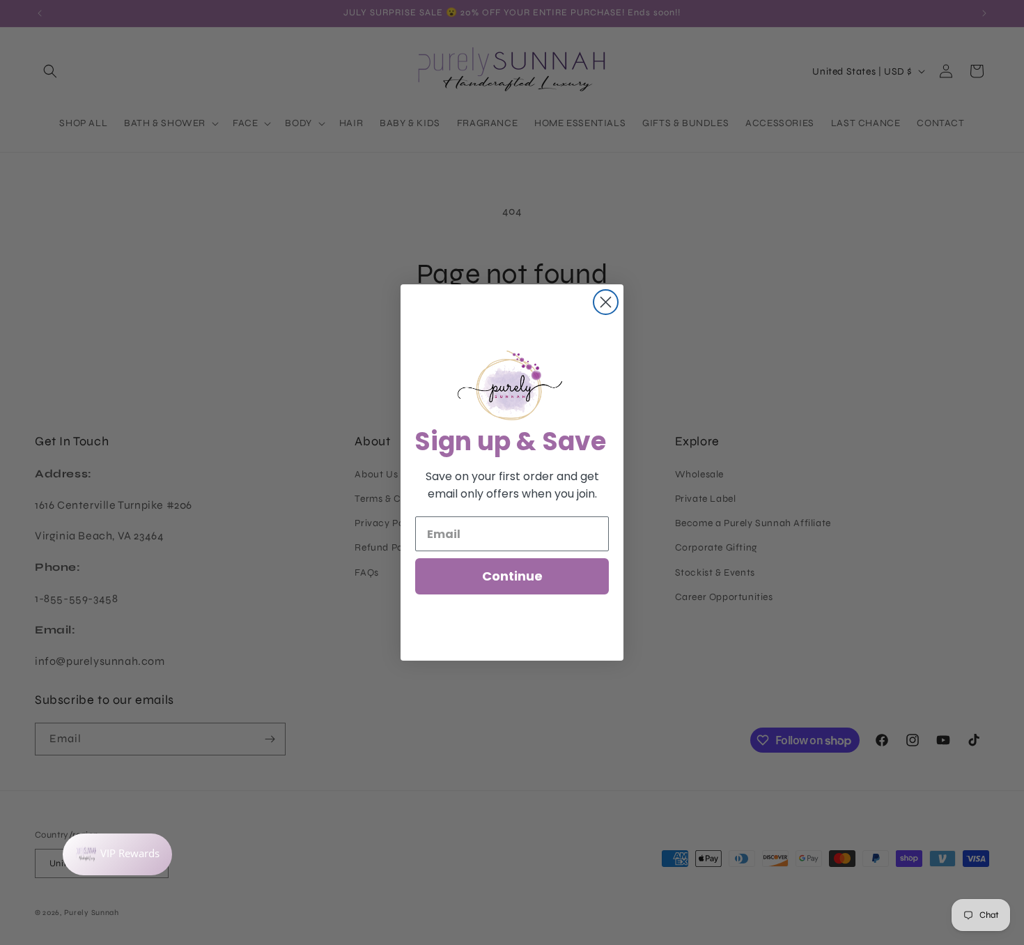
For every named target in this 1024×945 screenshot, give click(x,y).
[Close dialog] (606, 302)
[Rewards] (117, 854)
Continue (512, 576)
